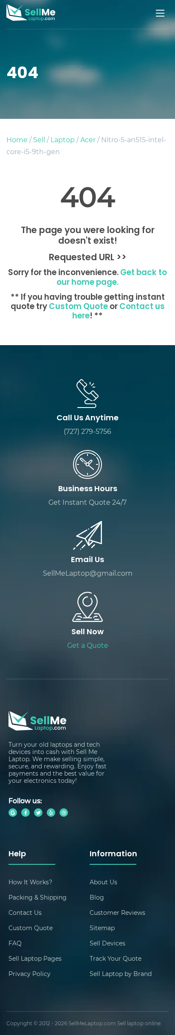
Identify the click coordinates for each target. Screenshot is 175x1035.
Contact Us (25, 912)
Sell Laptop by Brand (121, 974)
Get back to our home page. (111, 278)
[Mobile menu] (161, 13)
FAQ (15, 943)
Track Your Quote (115, 958)
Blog (97, 897)
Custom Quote (78, 307)
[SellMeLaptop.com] (30, 18)
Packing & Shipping (37, 897)
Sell (39, 139)
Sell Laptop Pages (35, 958)
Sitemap (102, 928)
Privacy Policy (29, 974)
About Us (103, 882)
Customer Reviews (117, 912)
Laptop (63, 139)
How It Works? (30, 882)
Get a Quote (87, 645)
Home (17, 139)
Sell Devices (107, 943)
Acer (88, 139)
